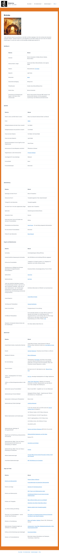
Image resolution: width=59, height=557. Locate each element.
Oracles (29, 449)
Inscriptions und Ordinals (33, 443)
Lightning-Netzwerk (32, 403)
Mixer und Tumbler (32, 520)
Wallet (29, 121)
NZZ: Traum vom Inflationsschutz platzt (36, 491)
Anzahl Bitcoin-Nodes (32, 296)
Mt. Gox (29, 376)
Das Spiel (29, 3)
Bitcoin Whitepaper (32, 355)
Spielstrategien (47, 3)
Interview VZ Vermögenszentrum (35, 486)
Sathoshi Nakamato (32, 350)
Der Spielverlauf (37, 3)
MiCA (52, 526)
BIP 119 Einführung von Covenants (35, 460)
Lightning (38, 520)
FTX (28, 510)
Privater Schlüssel (31, 152)
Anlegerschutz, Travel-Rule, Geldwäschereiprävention (39, 526)
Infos (55, 3)
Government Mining (32, 532)
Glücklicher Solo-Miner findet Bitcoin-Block (37, 503)
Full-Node (37, 68)
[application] (31, 4)
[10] (45, 318)
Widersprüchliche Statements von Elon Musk (37, 434)
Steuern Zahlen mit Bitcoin (33, 479)
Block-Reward (31, 234)
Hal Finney (37, 359)
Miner (28, 77)
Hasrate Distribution (32, 304)
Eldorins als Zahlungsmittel (11, 481)
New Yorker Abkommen (33, 381)
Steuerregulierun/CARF (33, 527)
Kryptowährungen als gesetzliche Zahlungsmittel (38, 482)
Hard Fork (30, 274)
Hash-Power (30, 225)
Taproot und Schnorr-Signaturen (35, 429)
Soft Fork (30, 279)
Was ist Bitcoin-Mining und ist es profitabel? (37, 500)
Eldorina (11, 3)
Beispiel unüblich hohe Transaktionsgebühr (37, 507)
